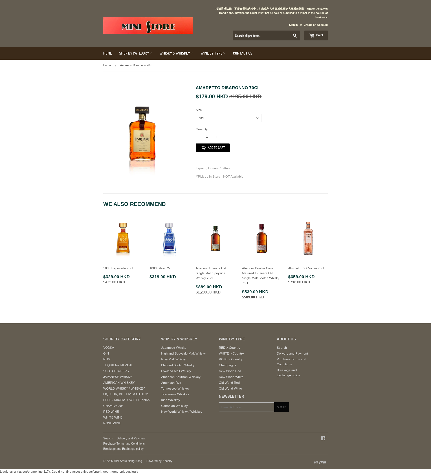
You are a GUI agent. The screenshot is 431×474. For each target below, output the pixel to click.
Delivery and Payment (292, 353)
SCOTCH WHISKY (116, 371)
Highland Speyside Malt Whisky (183, 353)
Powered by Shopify (159, 461)
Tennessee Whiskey (175, 388)
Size (199, 110)
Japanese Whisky (173, 347)
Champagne (227, 365)
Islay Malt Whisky (173, 359)
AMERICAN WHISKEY (119, 382)
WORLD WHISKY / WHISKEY (124, 388)
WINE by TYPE (212, 53)
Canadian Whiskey (174, 406)
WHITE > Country (231, 353)
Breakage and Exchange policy (123, 448)
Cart (319, 35)
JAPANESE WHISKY (117, 377)
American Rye (171, 382)
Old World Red (229, 382)
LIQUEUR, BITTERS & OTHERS (126, 394)
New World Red (230, 371)
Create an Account (316, 24)
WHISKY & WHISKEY (175, 53)
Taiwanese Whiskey (175, 394)
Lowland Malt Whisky (176, 371)
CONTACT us (242, 53)
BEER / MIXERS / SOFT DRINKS (126, 400)
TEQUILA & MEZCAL (118, 365)
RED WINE (111, 411)
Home (107, 65)
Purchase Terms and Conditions (124, 443)
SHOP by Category (134, 53)
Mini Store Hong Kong (128, 461)
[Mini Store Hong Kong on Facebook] (323, 439)
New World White (231, 377)
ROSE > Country (230, 359)
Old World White (230, 388)
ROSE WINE (112, 423)
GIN (106, 353)
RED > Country (229, 347)
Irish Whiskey (170, 400)
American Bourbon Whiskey (180, 377)
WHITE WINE (112, 417)
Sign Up (281, 407)
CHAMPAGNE (113, 406)
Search (282, 347)
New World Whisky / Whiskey (181, 411)
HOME (107, 53)
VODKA (108, 347)
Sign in (293, 24)
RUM (106, 359)
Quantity (202, 129)
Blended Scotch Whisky (177, 365)
